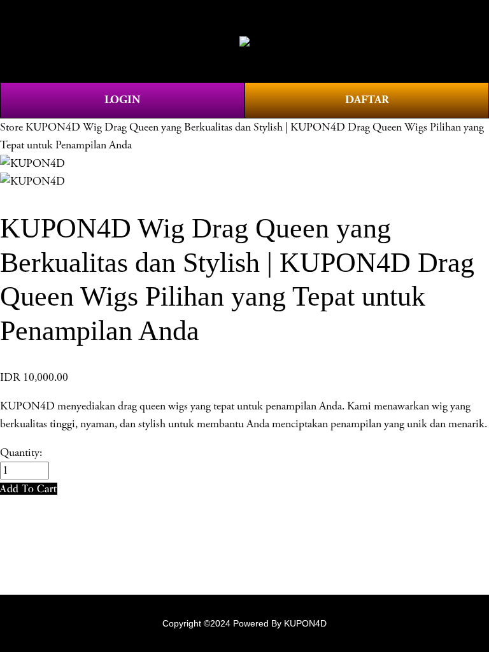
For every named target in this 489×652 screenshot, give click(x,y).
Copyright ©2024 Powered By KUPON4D (244, 623)
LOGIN (122, 99)
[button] (28, 489)
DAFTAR (367, 99)
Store (11, 127)
